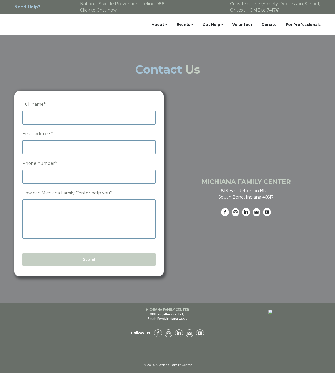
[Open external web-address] (270, 338)
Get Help (211, 24)
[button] (225, 212)
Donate (269, 24)
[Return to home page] (45, 24)
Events (183, 24)
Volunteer (242, 24)
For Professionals (303, 24)
